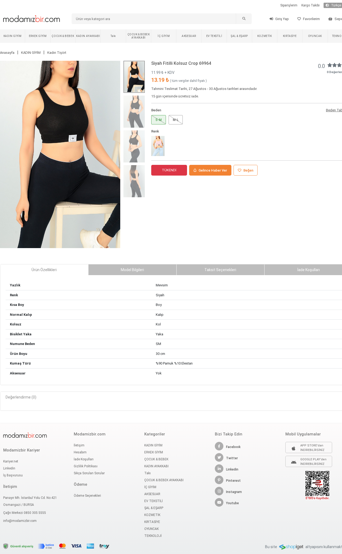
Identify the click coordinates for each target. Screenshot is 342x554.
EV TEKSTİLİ (214, 36)
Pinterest (233, 481)
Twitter (232, 458)
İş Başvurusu (13, 475)
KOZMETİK (264, 36)
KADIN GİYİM (12, 36)
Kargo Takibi (310, 5)
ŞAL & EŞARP (239, 36)
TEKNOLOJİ (153, 536)
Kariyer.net (10, 461)
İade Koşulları (84, 459)
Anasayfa (7, 53)
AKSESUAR (189, 36)
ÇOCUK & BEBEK (63, 36)
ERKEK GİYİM (38, 36)
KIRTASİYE (290, 36)
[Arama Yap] (244, 18)
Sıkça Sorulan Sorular (89, 473)
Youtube (232, 503)
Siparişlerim (288, 5)
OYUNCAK (315, 36)
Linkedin (9, 468)
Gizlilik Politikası (86, 466)
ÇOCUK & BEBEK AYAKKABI (138, 36)
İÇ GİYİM (164, 36)
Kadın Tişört (56, 53)
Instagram (234, 492)
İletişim (79, 445)
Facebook (233, 447)
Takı (113, 36)
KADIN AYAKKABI (88, 36)
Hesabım (80, 452)
